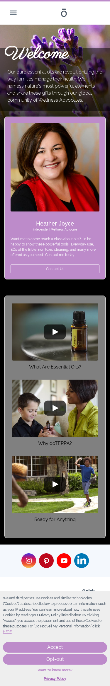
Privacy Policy (55, 679)
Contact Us (55, 269)
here (7, 632)
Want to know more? (55, 670)
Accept (55, 647)
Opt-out (55, 659)
